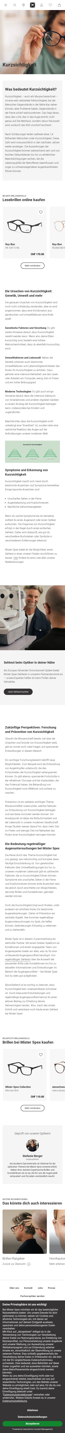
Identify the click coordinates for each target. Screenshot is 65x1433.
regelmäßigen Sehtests (17, 959)
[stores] (23, 5)
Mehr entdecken (32, 265)
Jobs (40, 1288)
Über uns (14, 1288)
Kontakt (28, 1288)
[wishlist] (41, 212)
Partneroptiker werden (32, 1296)
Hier (16, 557)
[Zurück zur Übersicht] (25, 1232)
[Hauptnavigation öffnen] (6, 5)
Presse (51, 1288)
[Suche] (15, 5)
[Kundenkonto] (41, 5)
